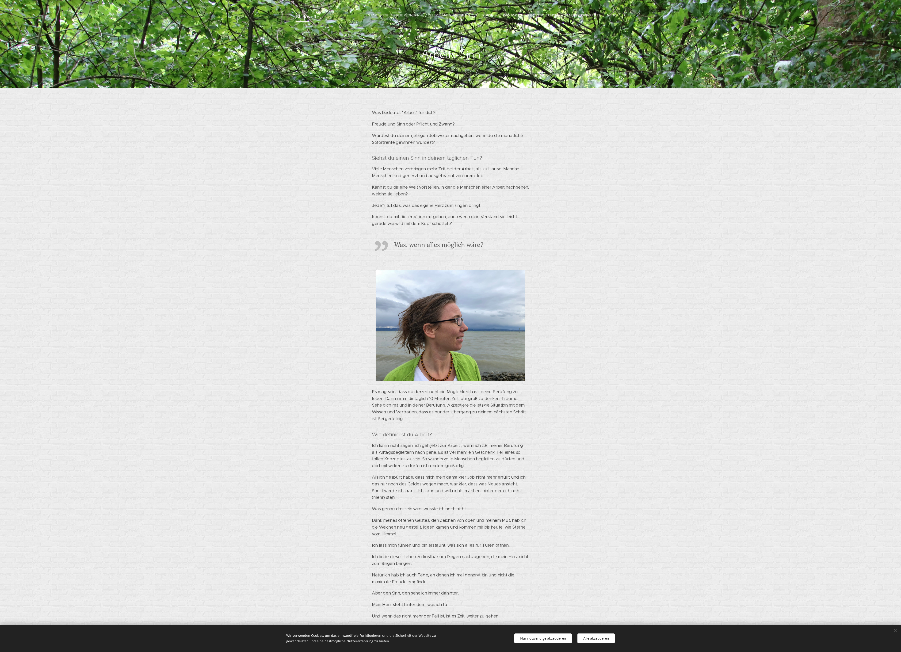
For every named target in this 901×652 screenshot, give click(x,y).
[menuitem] (379, 15)
